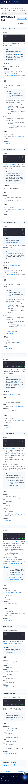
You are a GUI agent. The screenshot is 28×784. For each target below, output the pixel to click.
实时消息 (11, 54)
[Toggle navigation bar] (2, 2)
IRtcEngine (8, 143)
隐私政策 (2, 776)
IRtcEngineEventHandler (11, 686)
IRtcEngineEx (8, 348)
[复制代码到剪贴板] (23, 36)
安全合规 (21, 776)
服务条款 (7, 776)
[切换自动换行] (20, 36)
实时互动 (6, 9)
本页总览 (4, 13)
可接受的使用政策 (14, 776)
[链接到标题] (15, 28)
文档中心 (9, 2)
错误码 (19, 136)
